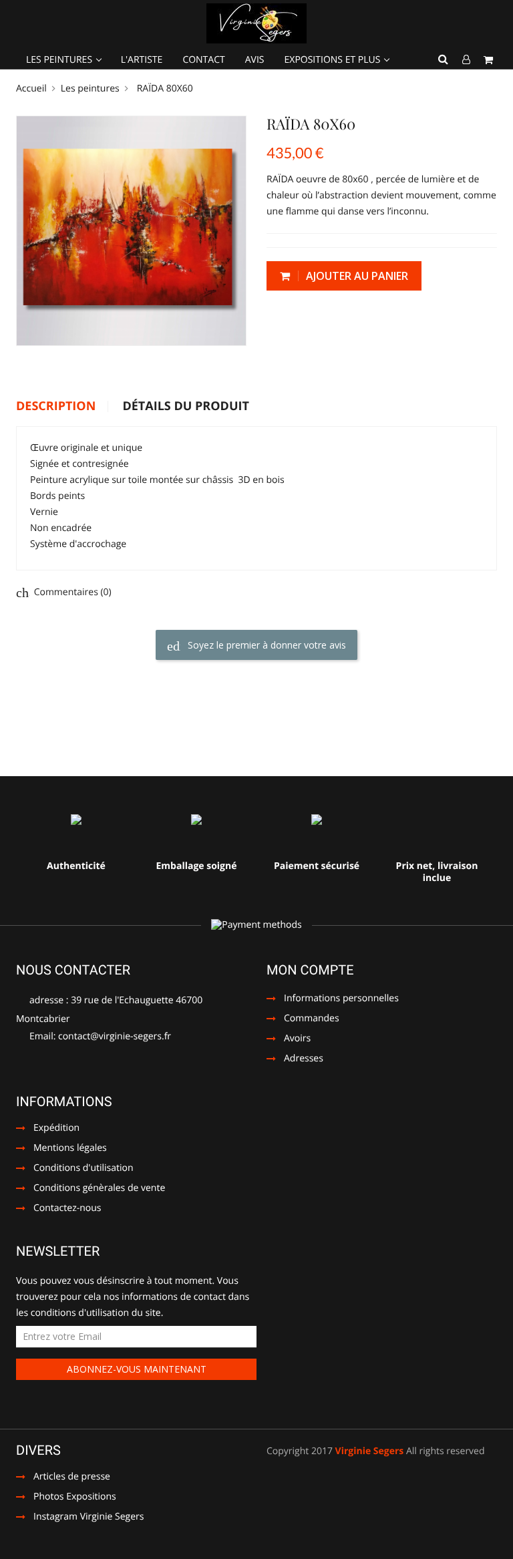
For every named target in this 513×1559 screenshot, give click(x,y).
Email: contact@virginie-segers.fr (99, 1036)
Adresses (303, 1059)
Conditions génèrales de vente (99, 1189)
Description (56, 407)
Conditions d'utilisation (83, 1169)
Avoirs (297, 1039)
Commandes (311, 1019)
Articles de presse (63, 1477)
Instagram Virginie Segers (79, 1517)
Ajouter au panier (355, 276)
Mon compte (310, 970)
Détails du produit (185, 407)
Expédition (56, 1128)
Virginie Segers (369, 1451)
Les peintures (60, 59)
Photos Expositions (66, 1497)
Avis (255, 59)
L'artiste (142, 59)
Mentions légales (70, 1149)
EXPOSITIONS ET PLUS (334, 59)
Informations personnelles (341, 999)
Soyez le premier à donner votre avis (265, 645)
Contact (203, 59)
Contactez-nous (67, 1209)
